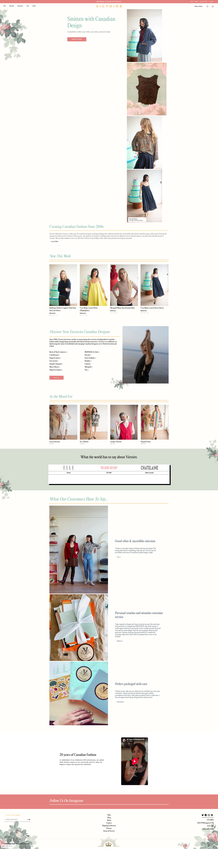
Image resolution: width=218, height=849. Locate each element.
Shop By (11, 6)
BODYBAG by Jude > (92, 352)
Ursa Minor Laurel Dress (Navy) (136, 220)
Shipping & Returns (109, 826)
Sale (27, 6)
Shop (109, 815)
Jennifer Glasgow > (56, 364)
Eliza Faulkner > (90, 358)
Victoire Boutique (11, 843)
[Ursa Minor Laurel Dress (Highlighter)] (94, 285)
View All (56, 378)
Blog (109, 818)
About (34, 6)
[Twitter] (203, 815)
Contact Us (196, 1)
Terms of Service (109, 831)
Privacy (109, 828)
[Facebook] (206, 815)
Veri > (87, 370)
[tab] (68, 467)
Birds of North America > (58, 352)
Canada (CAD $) (203, 1)
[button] (7, 846)
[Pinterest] (212, 815)
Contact (109, 823)
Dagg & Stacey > (55, 358)
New (4, 6)
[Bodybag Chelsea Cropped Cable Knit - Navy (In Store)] (63, 285)
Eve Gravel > (53, 361)
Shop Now (77, 39)
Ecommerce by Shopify (24, 843)
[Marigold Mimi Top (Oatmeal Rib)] (124, 285)
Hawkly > (88, 361)
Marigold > (88, 367)
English (211, 1)
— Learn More (53, 241)
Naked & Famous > (56, 370)
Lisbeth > (88, 364)
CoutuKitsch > (54, 355)
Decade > (88, 355)
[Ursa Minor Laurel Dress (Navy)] (154, 285)
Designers (20, 6)
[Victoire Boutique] (109, 6)
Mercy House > (54, 367)
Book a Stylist (199, 6)
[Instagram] (209, 815)
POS (17, 843)
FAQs (192, 1)
